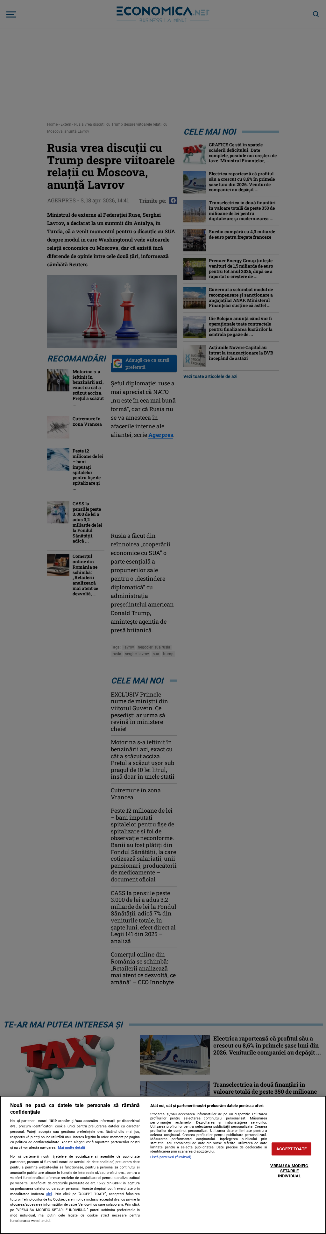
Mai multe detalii (71, 1148)
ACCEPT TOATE (291, 1148)
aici (49, 1194)
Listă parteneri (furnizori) (170, 1157)
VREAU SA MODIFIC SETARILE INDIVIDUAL (289, 1171)
